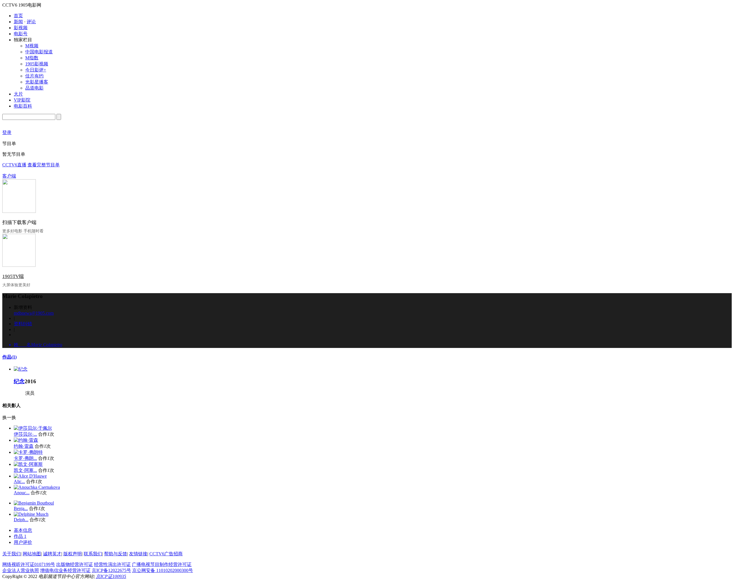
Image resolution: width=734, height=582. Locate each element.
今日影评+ (35, 69)
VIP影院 (22, 100)
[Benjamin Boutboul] (34, 503)
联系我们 (93, 553)
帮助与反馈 (115, 553)
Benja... (21, 508)
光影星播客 (36, 81)
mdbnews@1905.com (34, 313)
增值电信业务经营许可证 (65, 570)
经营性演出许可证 (112, 564)
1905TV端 (13, 276)
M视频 (31, 45)
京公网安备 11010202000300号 (162, 570)
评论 (31, 21)
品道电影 (34, 87)
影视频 (21, 27)
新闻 (18, 21)
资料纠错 (23, 323)
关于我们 (11, 553)
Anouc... (22, 492)
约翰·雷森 (24, 446)
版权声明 (72, 553)
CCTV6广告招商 (166, 553)
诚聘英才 (52, 553)
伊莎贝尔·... (25, 434)
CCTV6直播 (14, 164)
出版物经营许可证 (74, 564)
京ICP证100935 (111, 576)
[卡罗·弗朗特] (28, 452)
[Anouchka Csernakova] (37, 487)
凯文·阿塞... (25, 470)
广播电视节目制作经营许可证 (162, 564)
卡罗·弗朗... (25, 458)
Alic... (19, 481)
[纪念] (21, 369)
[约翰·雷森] (26, 440)
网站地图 (32, 553)
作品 (9, 357)
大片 (18, 94)
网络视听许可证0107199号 (28, 564)
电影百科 (23, 106)
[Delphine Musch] (31, 514)
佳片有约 (34, 75)
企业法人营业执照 (20, 570)
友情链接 (138, 553)
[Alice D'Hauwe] (30, 476)
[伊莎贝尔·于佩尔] (33, 428)
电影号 (21, 33)
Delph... (21, 519)
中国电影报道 (39, 51)
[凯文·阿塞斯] (28, 464)
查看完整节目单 (44, 164)
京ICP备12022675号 (111, 570)
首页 (18, 15)
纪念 (19, 381)
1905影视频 (36, 63)
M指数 (31, 57)
